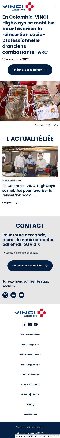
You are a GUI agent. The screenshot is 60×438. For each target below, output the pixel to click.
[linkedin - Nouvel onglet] (13, 295)
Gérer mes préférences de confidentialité (37, 436)
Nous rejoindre (30, 394)
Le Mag (30, 404)
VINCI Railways (30, 374)
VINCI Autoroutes (30, 354)
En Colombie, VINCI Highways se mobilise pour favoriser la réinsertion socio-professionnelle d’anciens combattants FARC (28, 195)
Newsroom (30, 414)
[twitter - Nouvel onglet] (5, 295)
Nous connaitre (30, 334)
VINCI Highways (30, 364)
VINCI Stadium (30, 384)
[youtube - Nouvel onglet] (21, 295)
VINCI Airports (30, 344)
